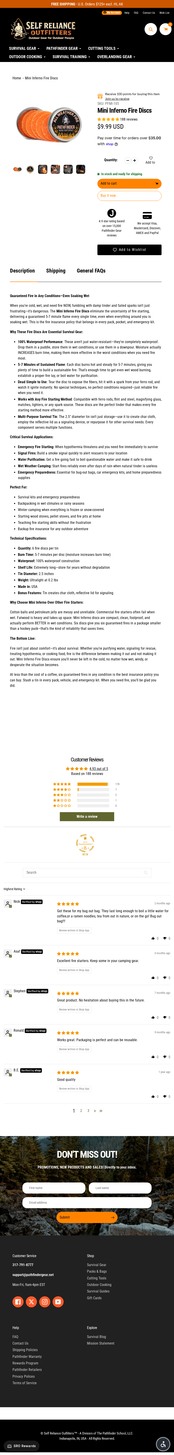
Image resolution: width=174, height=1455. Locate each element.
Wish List (164, 12)
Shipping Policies (25, 1350)
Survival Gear (96, 1265)
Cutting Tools (96, 1278)
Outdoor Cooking (99, 1285)
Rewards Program (25, 1363)
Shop (90, 1256)
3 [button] (88, 1111)
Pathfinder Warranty (27, 1356)
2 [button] (81, 1111)
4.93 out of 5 (98, 769)
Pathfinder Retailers (27, 1370)
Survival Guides (98, 1291)
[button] (108, 119)
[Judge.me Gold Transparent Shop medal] (85, 843)
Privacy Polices (23, 1376)
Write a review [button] (87, 816)
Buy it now (108, 195)
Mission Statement (100, 1343)
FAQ (136, 12)
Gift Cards (94, 1298)
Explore (92, 1328)
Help (126, 12)
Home (16, 78)
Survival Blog (96, 1337)
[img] (68, 904)
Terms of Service (24, 1383)
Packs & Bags (97, 1271)
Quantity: (111, 160)
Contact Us (149, 12)
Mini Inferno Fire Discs (41, 78)
